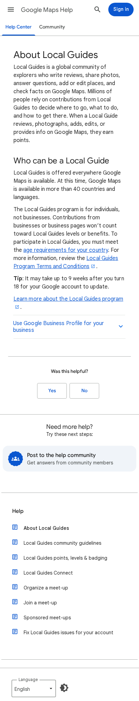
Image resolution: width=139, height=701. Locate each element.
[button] (11, 9)
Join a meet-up (40, 603)
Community (52, 27)
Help (18, 511)
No (84, 391)
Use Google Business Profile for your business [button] (58, 327)
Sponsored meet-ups (47, 618)
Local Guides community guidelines (62, 543)
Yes (52, 391)
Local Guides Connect (48, 573)
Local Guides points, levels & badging (65, 558)
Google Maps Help (47, 10)
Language (28, 679)
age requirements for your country (65, 250)
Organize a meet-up (46, 588)
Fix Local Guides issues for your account (68, 632)
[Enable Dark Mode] (64, 688)
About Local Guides (46, 528)
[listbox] (33, 688)
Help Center (18, 27)
